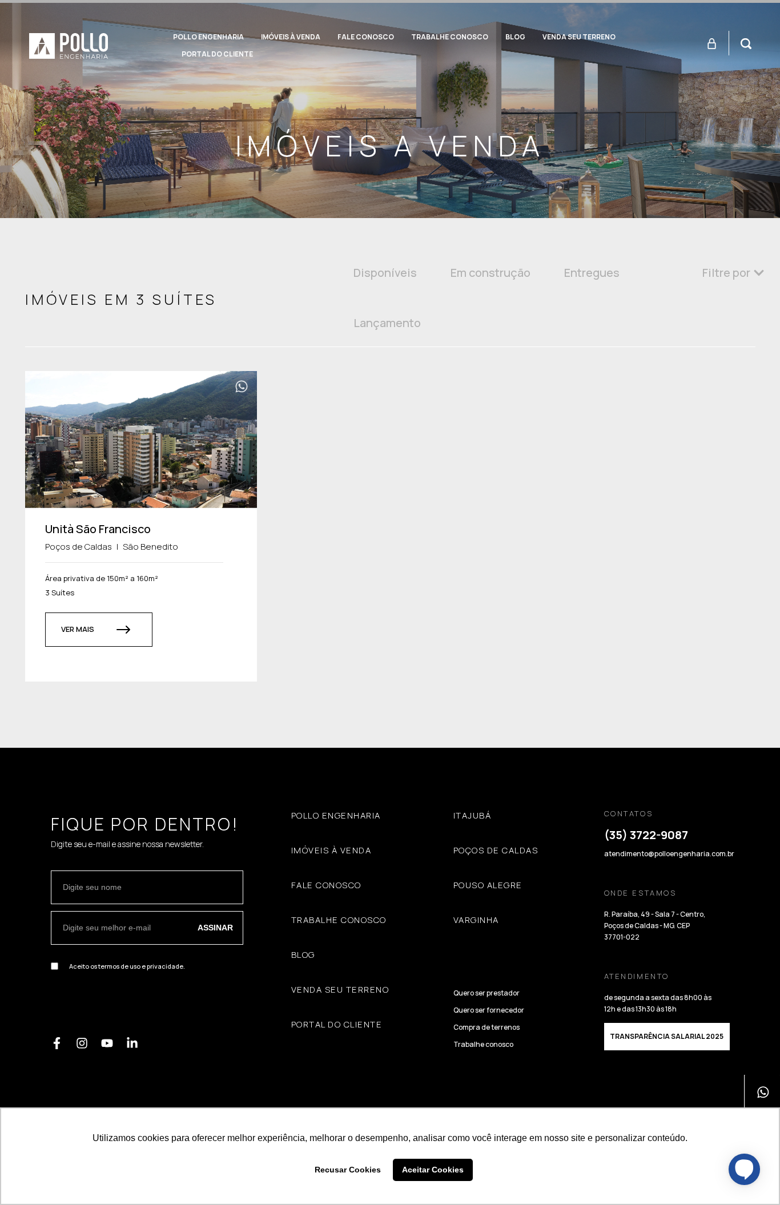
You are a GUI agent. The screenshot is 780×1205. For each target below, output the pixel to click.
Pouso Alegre (487, 885)
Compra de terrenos (486, 1027)
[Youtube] (107, 1043)
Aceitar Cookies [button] (433, 1169)
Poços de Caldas (495, 850)
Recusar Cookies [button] (348, 1169)
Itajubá (472, 815)
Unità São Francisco (98, 529)
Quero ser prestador (486, 993)
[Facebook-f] (57, 1043)
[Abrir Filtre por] (759, 273)
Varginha (476, 920)
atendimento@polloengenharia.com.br (669, 854)
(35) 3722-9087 (646, 835)
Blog (515, 37)
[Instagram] (82, 1043)
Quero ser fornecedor (488, 1010)
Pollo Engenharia (208, 37)
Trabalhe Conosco (449, 37)
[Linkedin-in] (132, 1043)
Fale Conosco (365, 37)
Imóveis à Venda (290, 37)
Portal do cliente (217, 54)
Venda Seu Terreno (579, 37)
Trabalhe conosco (483, 1044)
